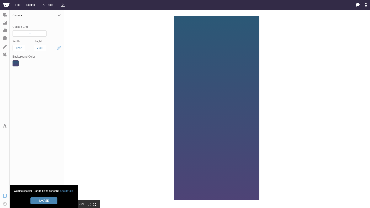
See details (66, 190)
